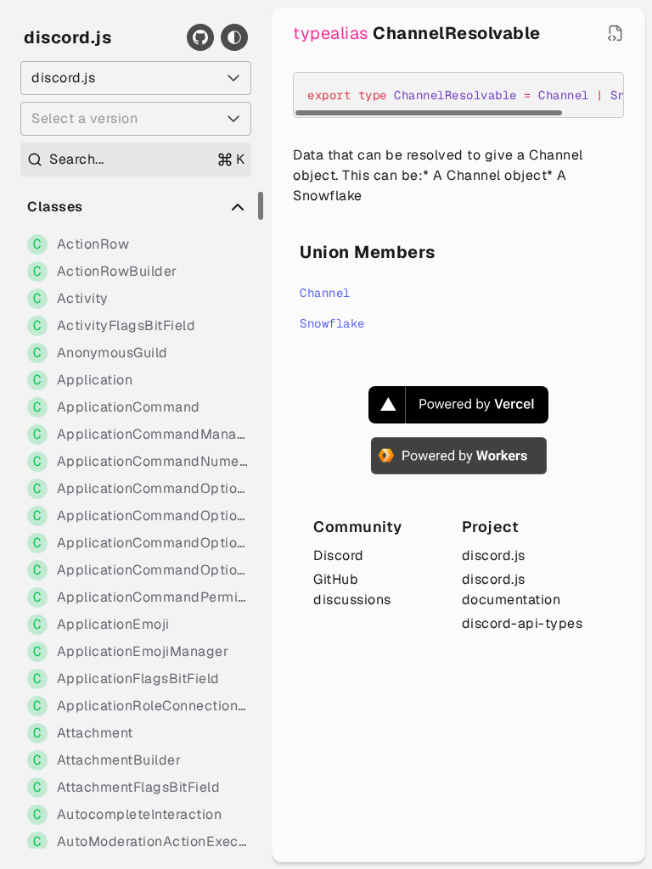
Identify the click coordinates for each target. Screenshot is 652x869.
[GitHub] (200, 37)
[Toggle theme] (234, 37)
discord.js (67, 37)
